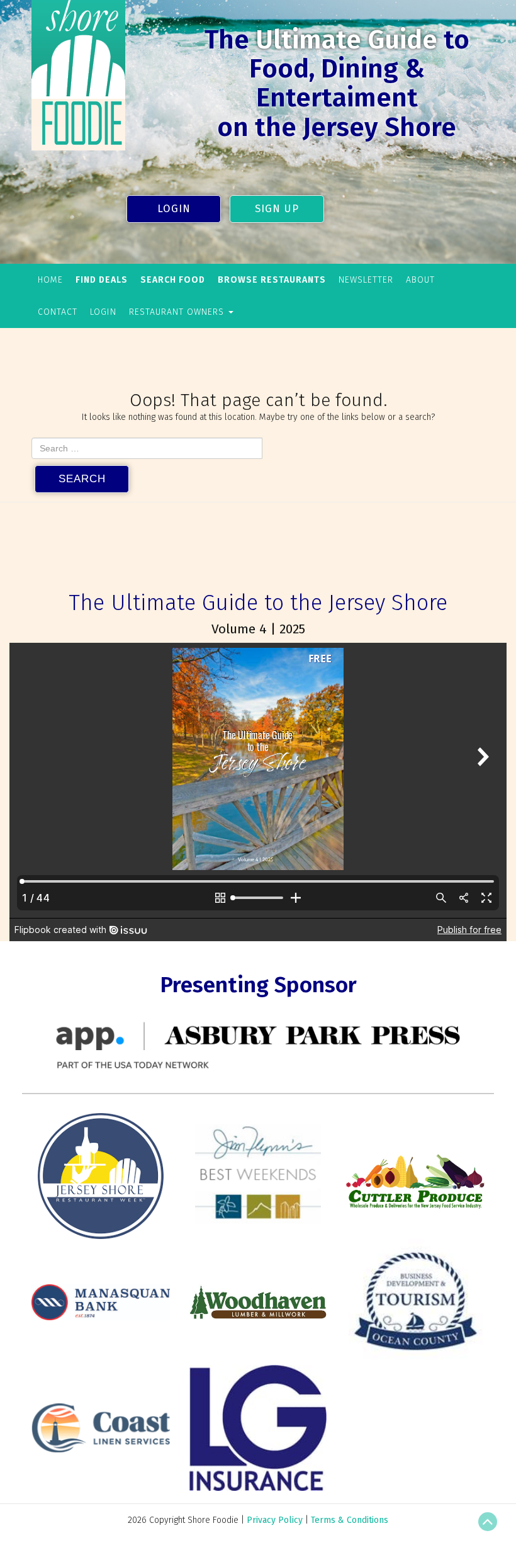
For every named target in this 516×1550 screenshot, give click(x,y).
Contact (57, 312)
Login (174, 208)
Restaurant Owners (178, 312)
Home (50, 279)
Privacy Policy (275, 1520)
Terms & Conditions (349, 1520)
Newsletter (366, 279)
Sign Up (277, 208)
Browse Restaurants (272, 279)
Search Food (172, 279)
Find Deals (102, 279)
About (420, 279)
